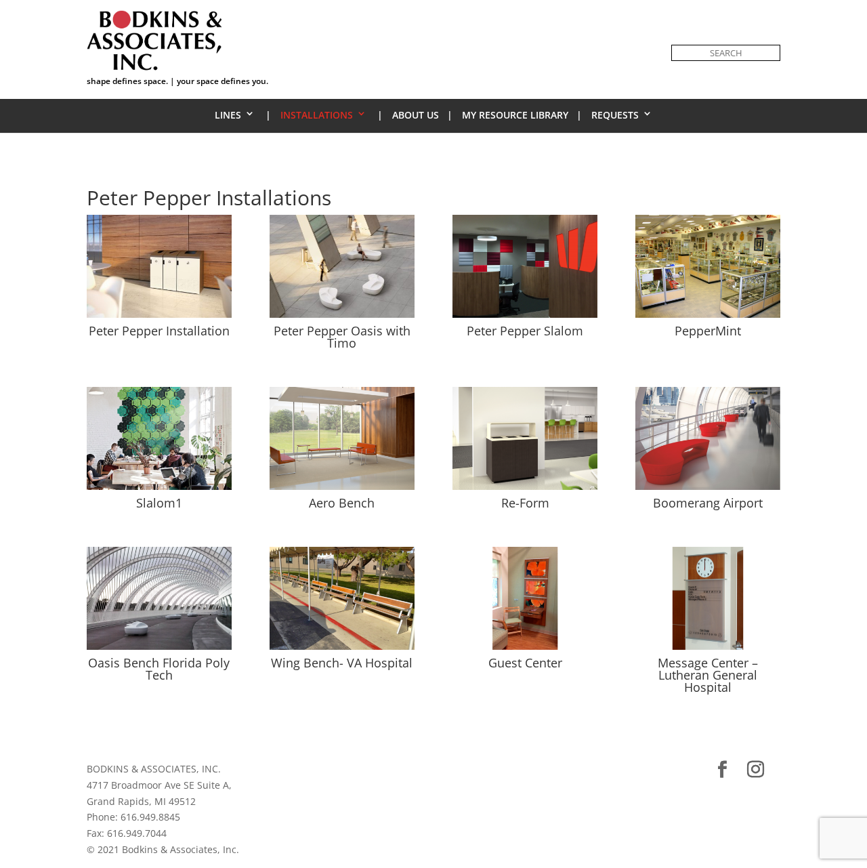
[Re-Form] (524, 489)
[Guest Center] (524, 649)
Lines (228, 114)
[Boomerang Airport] (707, 489)
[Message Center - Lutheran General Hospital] (707, 649)
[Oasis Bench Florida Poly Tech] (159, 649)
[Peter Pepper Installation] (159, 317)
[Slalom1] (159, 489)
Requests (615, 114)
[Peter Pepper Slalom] (524, 317)
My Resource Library (515, 114)
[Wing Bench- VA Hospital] (342, 649)
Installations (316, 114)
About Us (415, 114)
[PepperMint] (707, 317)
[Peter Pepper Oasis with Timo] (342, 317)
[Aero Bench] (342, 489)
